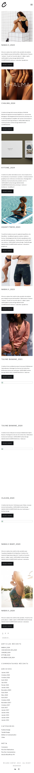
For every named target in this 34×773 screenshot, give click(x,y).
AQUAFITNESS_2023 (10, 227)
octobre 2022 (5, 677)
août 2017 (4, 707)
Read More (7, 64)
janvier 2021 (5, 687)
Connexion (4, 747)
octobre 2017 (5, 705)
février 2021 (5, 685)
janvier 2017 (5, 710)
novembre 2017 (6, 702)
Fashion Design (16, 48)
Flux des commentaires (8, 752)
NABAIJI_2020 (8, 611)
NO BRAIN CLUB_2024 (8, 657)
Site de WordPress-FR (8, 754)
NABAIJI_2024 (8, 45)
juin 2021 (4, 682)
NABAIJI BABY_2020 (10, 544)
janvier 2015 (5, 715)
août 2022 (4, 680)
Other (3, 737)
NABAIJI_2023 (8, 289)
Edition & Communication (17, 109)
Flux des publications (7, 749)
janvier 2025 (5, 672)
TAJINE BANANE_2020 (11, 426)
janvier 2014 (5, 717)
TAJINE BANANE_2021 (11, 359)
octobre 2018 (5, 700)
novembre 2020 (6, 690)
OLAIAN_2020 (7, 498)
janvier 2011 (5, 720)
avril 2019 (4, 697)
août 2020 (4, 692)
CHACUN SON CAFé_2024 (9, 650)
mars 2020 (4, 695)
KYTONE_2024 (8, 168)
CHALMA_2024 (8, 103)
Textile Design (24, 230)
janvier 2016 (5, 712)
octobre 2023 (5, 675)
